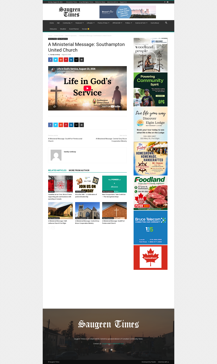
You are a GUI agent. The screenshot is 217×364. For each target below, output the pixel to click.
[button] (166, 23)
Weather (63, 29)
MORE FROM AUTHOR (79, 170)
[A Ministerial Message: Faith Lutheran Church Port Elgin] (60, 210)
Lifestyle (90, 23)
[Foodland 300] (150, 209)
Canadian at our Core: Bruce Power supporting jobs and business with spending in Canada (60, 197)
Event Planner (74, 29)
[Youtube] (167, 2)
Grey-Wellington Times (86, 2)
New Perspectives (71, 36)
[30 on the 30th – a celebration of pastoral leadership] (87, 184)
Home (52, 23)
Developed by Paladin (149, 362)
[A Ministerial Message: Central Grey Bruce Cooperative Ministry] (87, 210)
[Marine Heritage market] (150, 175)
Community (67, 23)
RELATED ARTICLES (57, 170)
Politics (127, 23)
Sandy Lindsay (55, 54)
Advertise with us (163, 362)
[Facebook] (165, 2)
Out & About (155, 23)
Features (51, 191)
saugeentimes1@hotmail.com (113, 343)
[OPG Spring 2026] (150, 106)
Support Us (123, 2)
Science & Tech (140, 23)
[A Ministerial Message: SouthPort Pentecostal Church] (114, 210)
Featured (79, 23)
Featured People (80, 191)
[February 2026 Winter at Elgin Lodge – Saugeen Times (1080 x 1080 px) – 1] (150, 140)
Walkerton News (100, 2)
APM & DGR (116, 23)
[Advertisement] (150, 285)
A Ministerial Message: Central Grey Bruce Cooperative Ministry (111, 140)
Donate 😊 (85, 29)
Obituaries (53, 29)
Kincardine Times (71, 2)
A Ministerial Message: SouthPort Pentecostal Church (65, 140)
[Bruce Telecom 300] (150, 244)
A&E (58, 23)
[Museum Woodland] (150, 71)
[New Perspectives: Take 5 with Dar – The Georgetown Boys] (114, 184)
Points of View (102, 23)
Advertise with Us (112, 2)
